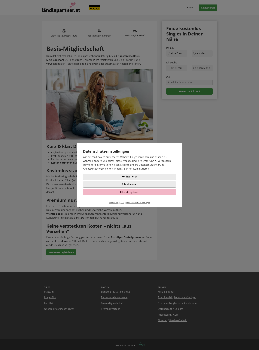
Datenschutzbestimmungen (138, 202)
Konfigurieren (141, 168)
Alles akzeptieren (129, 192)
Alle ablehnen (129, 184)
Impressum (113, 202)
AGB (122, 202)
